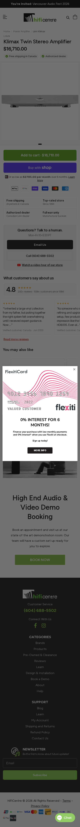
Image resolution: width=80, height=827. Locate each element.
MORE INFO (40, 450)
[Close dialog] (74, 369)
